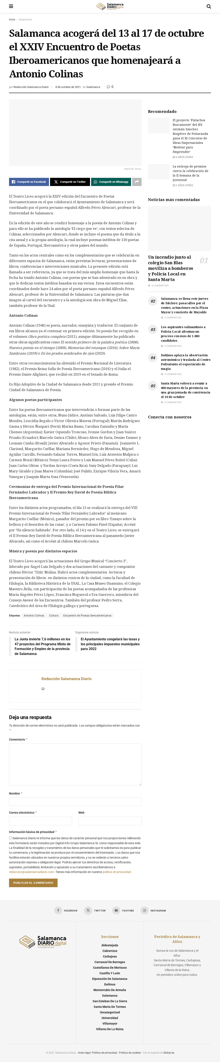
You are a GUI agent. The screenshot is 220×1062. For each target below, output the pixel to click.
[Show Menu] (11, 6)
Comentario (18, 739)
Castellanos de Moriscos (110, 967)
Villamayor (109, 1023)
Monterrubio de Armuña (109, 990)
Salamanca (25, 19)
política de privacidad (117, 872)
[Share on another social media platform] (137, 182)
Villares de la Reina (110, 1029)
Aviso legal (84, 1052)
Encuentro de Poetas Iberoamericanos (87, 615)
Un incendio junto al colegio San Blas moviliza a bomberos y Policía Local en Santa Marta (170, 268)
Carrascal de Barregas (110, 962)
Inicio (12, 19)
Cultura (54, 615)
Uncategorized (110, 1012)
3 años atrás (184, 185)
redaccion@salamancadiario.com (31, 872)
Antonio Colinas (34, 615)
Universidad (110, 1018)
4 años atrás (184, 157)
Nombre (16, 793)
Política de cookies (130, 1052)
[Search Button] (209, 6)
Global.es (168, 1052)
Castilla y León (109, 973)
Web (81, 812)
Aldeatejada (109, 945)
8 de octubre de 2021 (68, 87)
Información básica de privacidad (33, 832)
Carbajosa (110, 956)
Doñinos (109, 984)
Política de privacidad (104, 1052)
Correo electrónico (23, 812)
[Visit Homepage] (110, 6)
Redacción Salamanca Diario (31, 87)
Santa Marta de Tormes (110, 1006)
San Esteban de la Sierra (110, 1001)
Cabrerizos (109, 951)
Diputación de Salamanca (109, 979)
